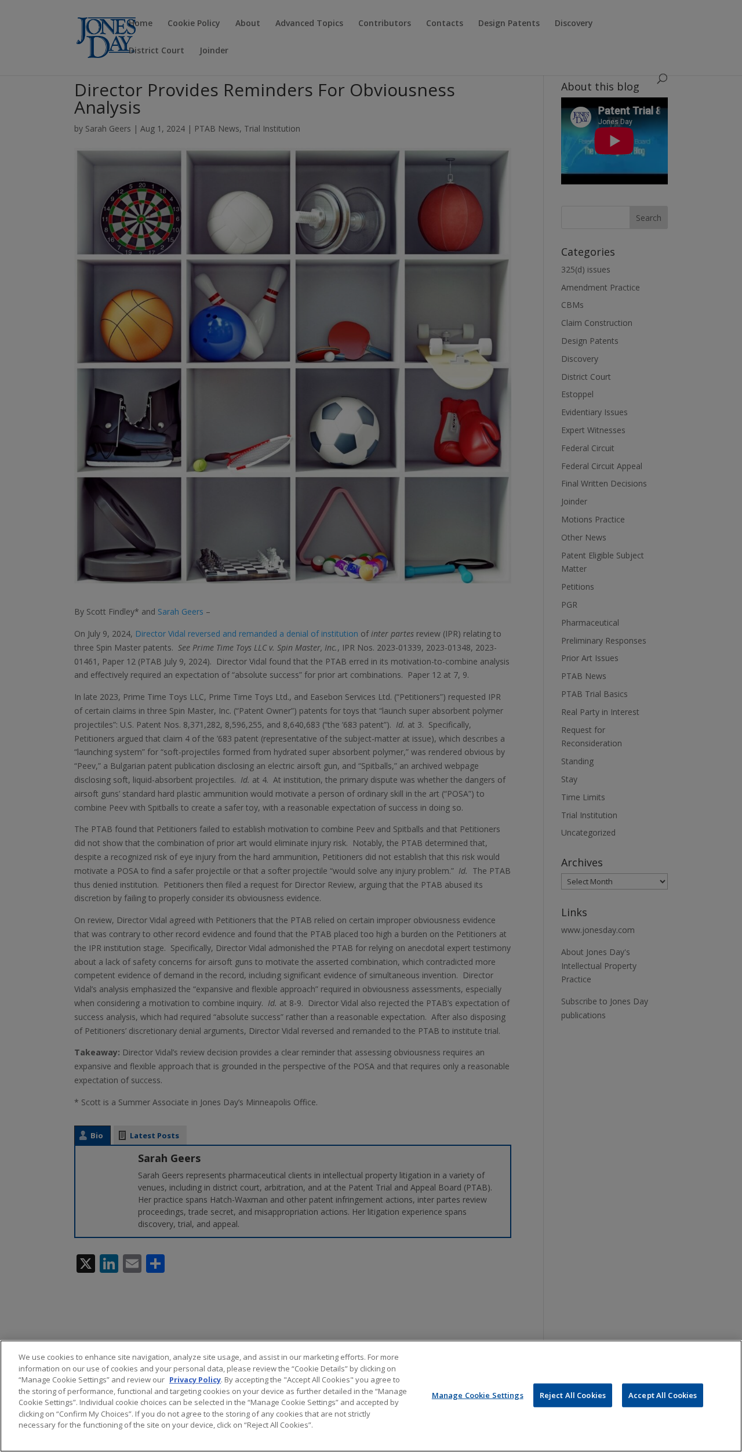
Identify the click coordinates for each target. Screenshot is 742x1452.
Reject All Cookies (573, 1394)
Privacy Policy (195, 1379)
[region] (371, 1396)
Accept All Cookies (662, 1394)
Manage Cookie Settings (477, 1394)
